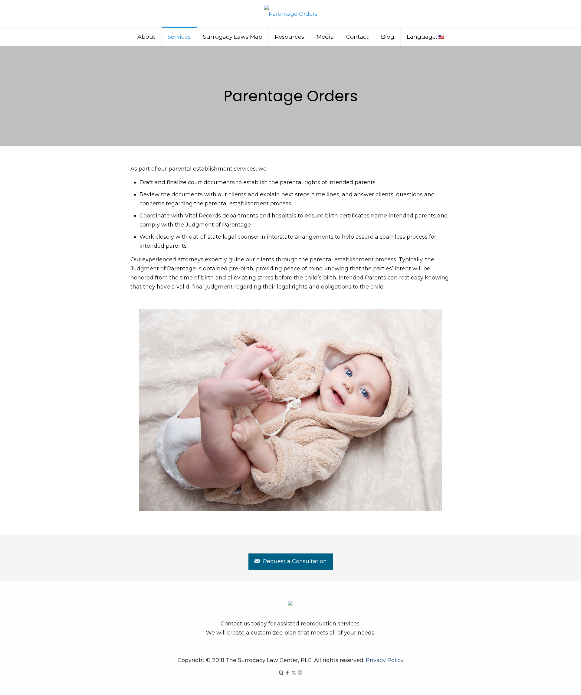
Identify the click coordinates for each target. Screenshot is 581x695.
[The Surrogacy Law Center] (290, 14)
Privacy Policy (385, 660)
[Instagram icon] (300, 672)
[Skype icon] (281, 672)
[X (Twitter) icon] (293, 672)
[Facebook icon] (287, 672)
